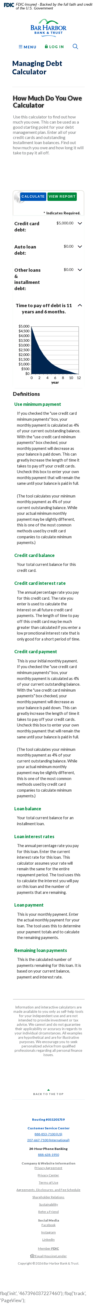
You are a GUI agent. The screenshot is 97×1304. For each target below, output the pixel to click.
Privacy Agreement (48, 1168)
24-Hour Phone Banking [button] (48, 1149)
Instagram (48, 1232)
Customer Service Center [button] (48, 1128)
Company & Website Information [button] (48, 1163)
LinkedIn (48, 1239)
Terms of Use (48, 1182)
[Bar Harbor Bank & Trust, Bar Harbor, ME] (48, 28)
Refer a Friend (48, 1212)
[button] (48, 226)
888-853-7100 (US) (48, 1134)
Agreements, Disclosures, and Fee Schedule (48, 1190)
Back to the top (48, 1094)
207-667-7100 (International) (48, 1140)
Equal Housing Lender (50, 1256)
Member (48, 1248)
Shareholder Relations (48, 1197)
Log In (56, 46)
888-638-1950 (48, 1155)
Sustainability (48, 1204)
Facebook (48, 1225)
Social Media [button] (48, 1220)
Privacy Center (48, 1175)
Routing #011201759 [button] (48, 1119)
